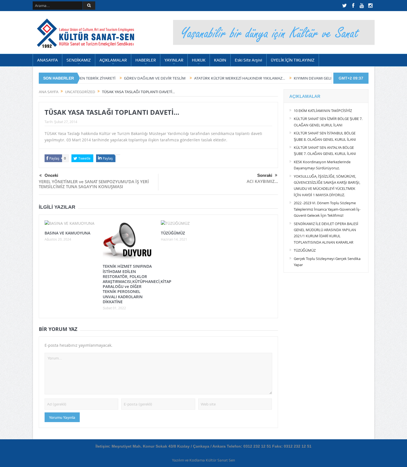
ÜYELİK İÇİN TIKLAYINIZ (293, 60)
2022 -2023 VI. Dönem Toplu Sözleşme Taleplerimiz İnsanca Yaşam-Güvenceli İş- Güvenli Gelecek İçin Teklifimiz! (327, 209)
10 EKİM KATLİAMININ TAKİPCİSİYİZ (323, 110)
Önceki (51, 175)
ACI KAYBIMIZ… (262, 181)
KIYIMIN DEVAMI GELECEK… (300, 78)
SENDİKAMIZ (78, 60)
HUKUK (198, 60)
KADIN (220, 60)
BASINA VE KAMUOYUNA (67, 233)
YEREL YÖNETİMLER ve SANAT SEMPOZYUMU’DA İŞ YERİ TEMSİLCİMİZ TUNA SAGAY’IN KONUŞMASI (94, 184)
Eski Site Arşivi (248, 60)
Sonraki (264, 175)
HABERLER (145, 60)
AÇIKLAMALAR (113, 60)
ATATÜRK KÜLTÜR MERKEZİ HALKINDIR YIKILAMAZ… (221, 78)
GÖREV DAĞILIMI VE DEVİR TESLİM (137, 78)
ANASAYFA (47, 60)
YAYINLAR (173, 60)
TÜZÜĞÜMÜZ (173, 233)
